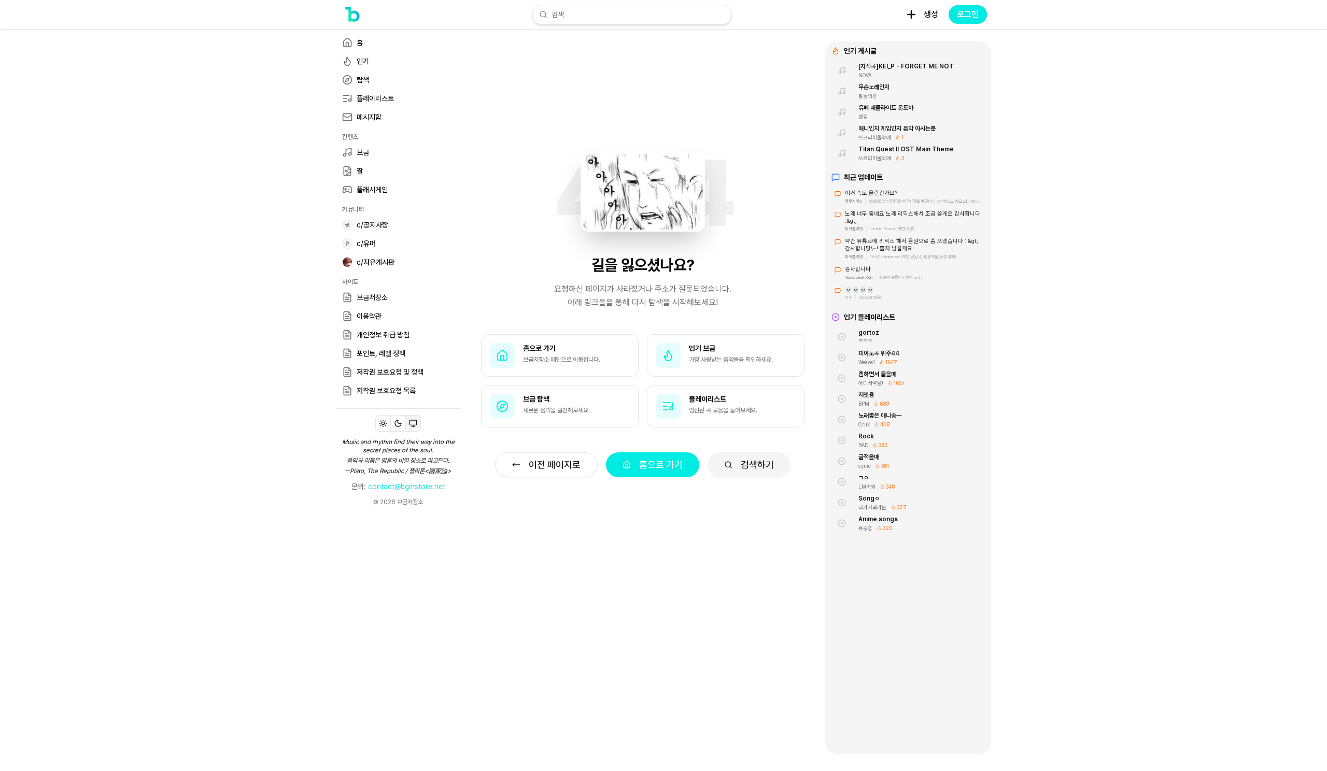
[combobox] (638, 14)
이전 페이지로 (555, 464)
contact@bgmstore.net (406, 486)
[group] (398, 423)
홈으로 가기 (661, 464)
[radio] (383, 423)
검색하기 (757, 464)
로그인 (968, 14)
